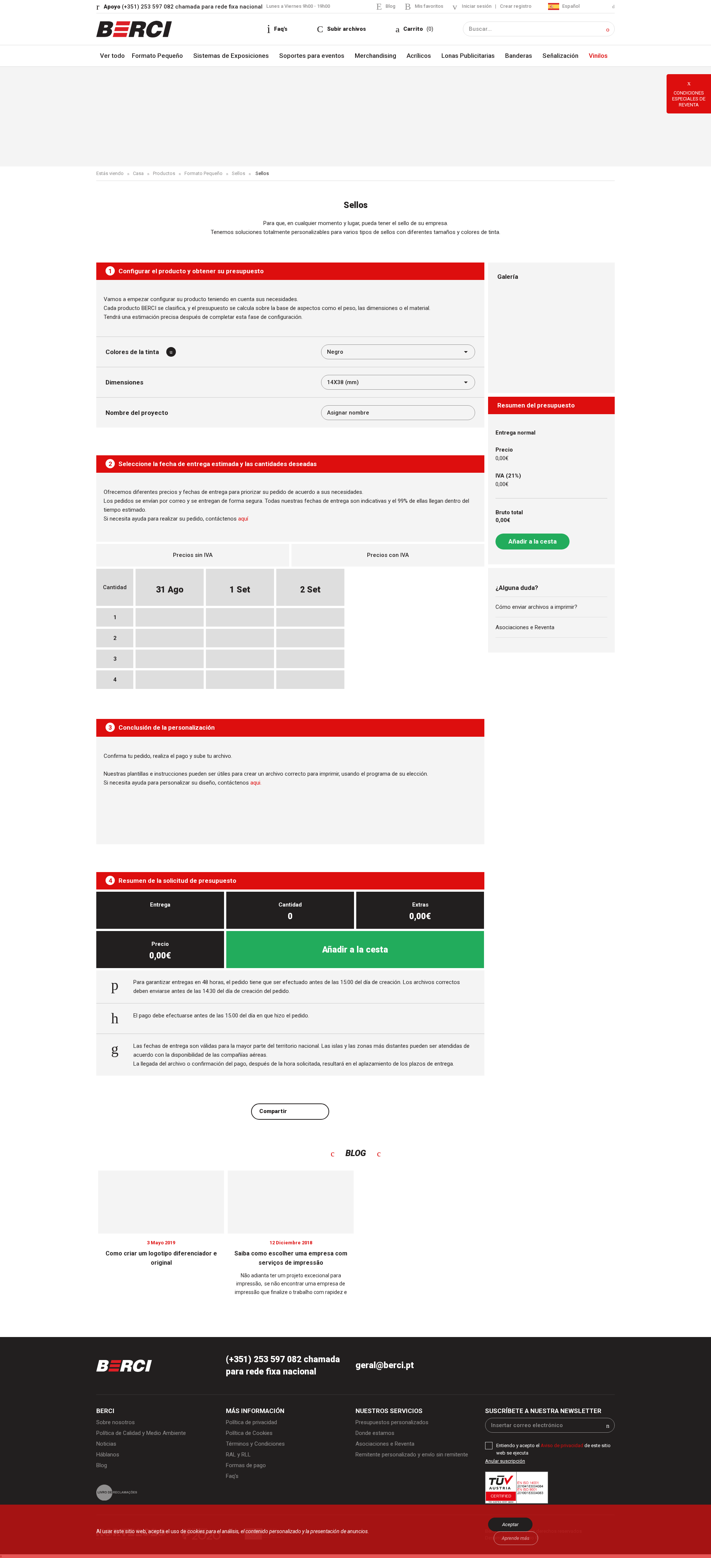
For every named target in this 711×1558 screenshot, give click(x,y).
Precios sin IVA (193, 555)
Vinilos (598, 55)
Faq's (232, 1476)
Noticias (106, 1443)
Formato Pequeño (157, 55)
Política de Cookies (249, 1433)
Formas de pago (246, 1465)
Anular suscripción (505, 1461)
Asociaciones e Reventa (524, 627)
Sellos (238, 173)
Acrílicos (419, 55)
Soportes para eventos (311, 55)
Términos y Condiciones (255, 1443)
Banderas (518, 55)
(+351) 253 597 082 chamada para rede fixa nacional (183, 6)
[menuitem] (581, 6)
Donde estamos (375, 1433)
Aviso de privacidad (562, 1445)
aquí (243, 518)
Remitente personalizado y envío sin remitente (412, 1454)
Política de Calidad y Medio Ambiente (141, 1433)
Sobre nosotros (115, 1422)
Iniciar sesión (476, 6)
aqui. (255, 782)
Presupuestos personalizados (392, 1422)
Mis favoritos (429, 6)
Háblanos (107, 1454)
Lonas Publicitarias (468, 55)
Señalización (560, 55)
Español (570, 6)
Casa (138, 173)
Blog (390, 6)
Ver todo (112, 55)
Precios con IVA (388, 555)
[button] (608, 29)
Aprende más (516, 1538)
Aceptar (510, 1524)
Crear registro (515, 6)
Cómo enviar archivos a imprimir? (536, 607)
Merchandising (375, 55)
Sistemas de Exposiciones (231, 55)
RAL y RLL (238, 1454)
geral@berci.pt (385, 1365)
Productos (164, 173)
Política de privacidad (251, 1422)
